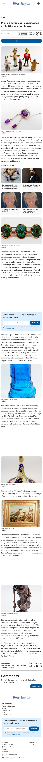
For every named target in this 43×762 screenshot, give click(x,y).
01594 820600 (12, 754)
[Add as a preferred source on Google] (23, 33)
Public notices (6, 714)
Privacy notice (9, 328)
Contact (4, 708)
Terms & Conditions (8, 706)
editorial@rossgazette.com (14, 758)
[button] (4, 3)
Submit (35, 323)
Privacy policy (6, 710)
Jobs (3, 712)
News (3, 18)
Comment (36, 686)
